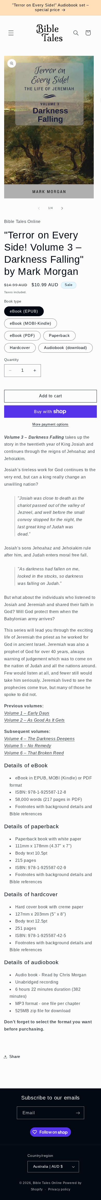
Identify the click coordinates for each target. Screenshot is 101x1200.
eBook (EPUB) (24, 311)
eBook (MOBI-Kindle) (30, 323)
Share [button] (14, 1057)
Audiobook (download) (65, 348)
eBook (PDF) (22, 336)
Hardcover (20, 348)
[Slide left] (39, 208)
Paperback (59, 336)
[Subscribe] (78, 1112)
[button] (11, 33)
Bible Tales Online (47, 1182)
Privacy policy (59, 1189)
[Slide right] (62, 208)
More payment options (50, 424)
